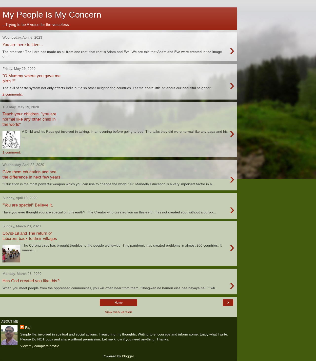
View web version (118, 312)
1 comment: (11, 152)
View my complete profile (39, 346)
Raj (28, 328)
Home (119, 302)
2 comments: (12, 94)
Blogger (128, 356)
